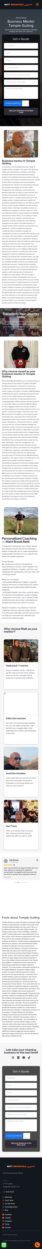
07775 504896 (7, 1184)
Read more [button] (7, 877)
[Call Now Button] (37, 1245)
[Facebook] (23, 1057)
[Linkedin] (18, 1057)
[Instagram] (13, 1057)
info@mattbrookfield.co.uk (11, 1187)
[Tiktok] (29, 1057)
